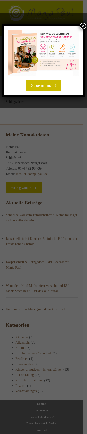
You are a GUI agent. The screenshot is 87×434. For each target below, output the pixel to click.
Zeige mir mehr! (43, 85)
